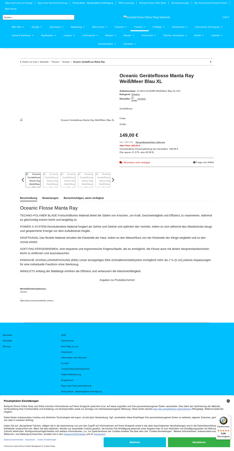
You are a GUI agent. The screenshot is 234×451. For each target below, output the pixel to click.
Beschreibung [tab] (28, 198)
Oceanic (135, 94)
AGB (63, 335)
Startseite (7, 335)
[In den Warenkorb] (22, 71)
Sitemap (7, 346)
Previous (23, 179)
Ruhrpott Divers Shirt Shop (152, 3)
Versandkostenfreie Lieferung (150, 142)
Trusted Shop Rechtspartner (75, 369)
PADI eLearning (126, 3)
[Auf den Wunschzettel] (107, 78)
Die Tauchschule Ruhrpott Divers (210, 3)
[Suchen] (71, 17)
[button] (203, 17)
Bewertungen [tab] (50, 198)
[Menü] (229, 417)
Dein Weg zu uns (69, 346)
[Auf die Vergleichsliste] (99, 78)
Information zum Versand (73, 357)
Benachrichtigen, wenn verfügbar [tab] (84, 198)
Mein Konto (11, 8)
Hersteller (7, 340)
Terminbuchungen (180, 3)
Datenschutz (67, 340)
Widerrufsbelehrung (71, 374)
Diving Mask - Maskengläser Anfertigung (93, 3)
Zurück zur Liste (29, 62)
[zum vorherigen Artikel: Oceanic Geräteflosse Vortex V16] (210, 61)
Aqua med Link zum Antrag (18, 3)
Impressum (66, 352)
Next (113, 179)
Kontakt (65, 363)
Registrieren (67, 380)
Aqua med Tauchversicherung (52, 3)
